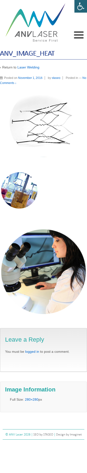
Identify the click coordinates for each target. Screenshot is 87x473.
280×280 (31, 399)
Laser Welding (28, 67)
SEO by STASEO (43, 434)
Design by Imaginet (69, 434)
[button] (80, 6)
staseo (56, 78)
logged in (32, 351)
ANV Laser (16, 434)
